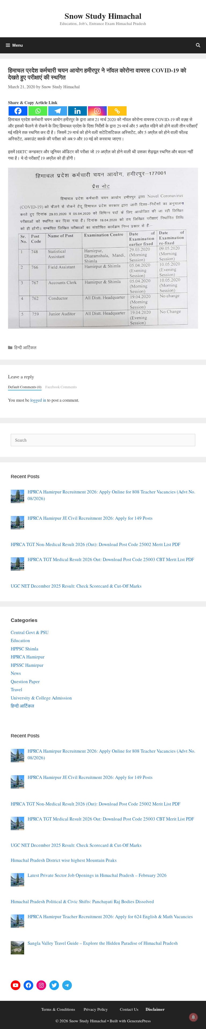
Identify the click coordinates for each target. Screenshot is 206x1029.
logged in (38, 400)
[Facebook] (18, 111)
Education (20, 640)
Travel (16, 689)
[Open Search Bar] (198, 45)
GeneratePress (139, 1020)
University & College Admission (41, 698)
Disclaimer (155, 1009)
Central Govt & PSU (30, 632)
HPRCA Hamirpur (28, 657)
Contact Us (129, 1009)
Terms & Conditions (58, 1009)
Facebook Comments (61, 386)
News (16, 673)
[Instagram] (97, 111)
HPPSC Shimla (24, 649)
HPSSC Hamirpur (27, 665)
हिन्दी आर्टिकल (25, 347)
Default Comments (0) (25, 386)
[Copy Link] (117, 111)
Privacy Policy (96, 1009)
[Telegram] (57, 111)
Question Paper (25, 681)
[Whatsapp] (37, 111)
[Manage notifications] (193, 1017)
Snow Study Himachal (103, 15)
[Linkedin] (77, 111)
